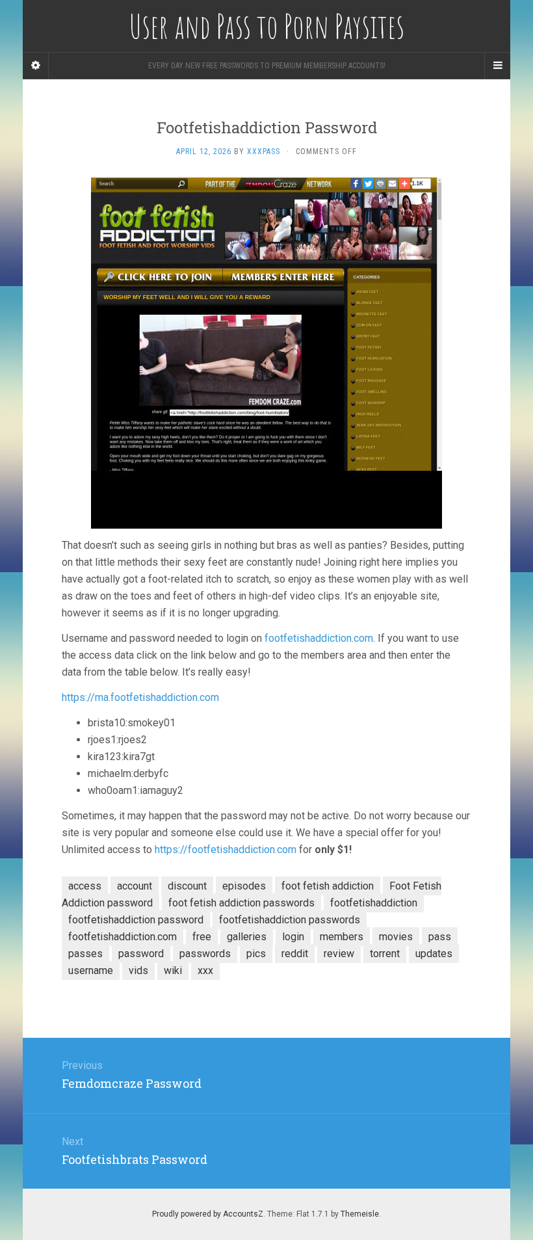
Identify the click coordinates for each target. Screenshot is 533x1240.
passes (85, 953)
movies (396, 936)
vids (138, 970)
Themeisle (360, 1214)
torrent (385, 953)
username (90, 970)
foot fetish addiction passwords (241, 903)
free (201, 936)
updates (433, 953)
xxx (205, 970)
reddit (294, 953)
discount (187, 886)
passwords (205, 953)
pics (256, 953)
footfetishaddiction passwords (289, 920)
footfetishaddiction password (135, 920)
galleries (246, 936)
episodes (244, 886)
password (141, 953)
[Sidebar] (36, 66)
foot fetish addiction (327, 886)
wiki (173, 970)
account (134, 886)
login (293, 936)
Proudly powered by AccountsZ (207, 1214)
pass (439, 936)
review (339, 953)
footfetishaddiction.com (319, 638)
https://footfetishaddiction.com (225, 849)
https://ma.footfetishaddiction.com (140, 697)
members (341, 936)
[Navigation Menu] (497, 66)
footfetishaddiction (373, 903)
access (84, 886)
